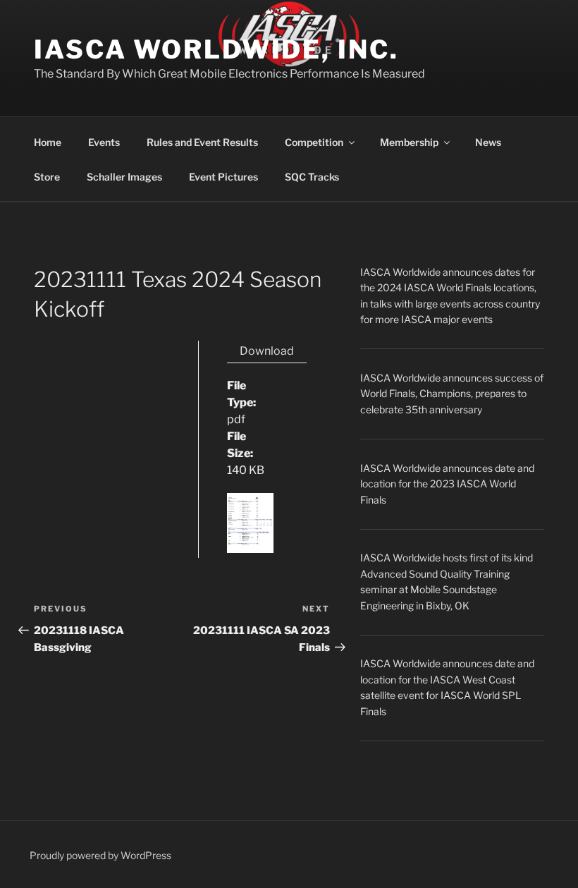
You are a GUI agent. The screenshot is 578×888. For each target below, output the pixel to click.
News (488, 142)
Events (104, 142)
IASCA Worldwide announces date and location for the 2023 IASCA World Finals (447, 484)
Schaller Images (124, 177)
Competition (314, 142)
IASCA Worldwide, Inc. (216, 49)
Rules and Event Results (202, 142)
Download (267, 351)
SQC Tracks (312, 177)
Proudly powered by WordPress (100, 855)
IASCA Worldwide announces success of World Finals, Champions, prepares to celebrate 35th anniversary (451, 393)
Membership (409, 142)
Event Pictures (223, 177)
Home (47, 142)
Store (47, 177)
